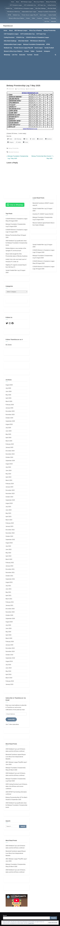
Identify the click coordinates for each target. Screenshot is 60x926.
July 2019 (8, 664)
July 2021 (8, 585)
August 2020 (9, 621)
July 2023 (8, 506)
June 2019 (8, 668)
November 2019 (10, 651)
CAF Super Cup (42, 5)
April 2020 (8, 635)
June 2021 (8, 589)
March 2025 (9, 441)
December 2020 (10, 608)
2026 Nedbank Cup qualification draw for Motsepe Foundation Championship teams (16, 243)
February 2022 (10, 562)
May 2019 (8, 671)
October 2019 (9, 654)
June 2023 (8, 510)
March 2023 (9, 519)
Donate (36, 54)
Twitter (33, 18)
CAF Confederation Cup (30, 5)
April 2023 (8, 516)
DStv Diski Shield (52, 8)
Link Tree (46, 21)
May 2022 (8, 552)
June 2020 (8, 628)
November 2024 (10, 454)
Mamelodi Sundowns (14, 152)
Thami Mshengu (21, 89)
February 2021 (10, 602)
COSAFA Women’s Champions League (23, 8)
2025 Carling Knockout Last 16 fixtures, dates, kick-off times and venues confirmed (16, 786)
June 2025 (8, 431)
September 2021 (10, 579)
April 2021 (8, 595)
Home (12, 1)
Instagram (46, 18)
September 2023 (10, 500)
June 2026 (8, 391)
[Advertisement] (30, 68)
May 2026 (8, 394)
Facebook (39, 18)
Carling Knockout (52, 5)
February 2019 (10, 681)
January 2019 (9, 684)
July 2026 (8, 388)
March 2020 (9, 638)
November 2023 (10, 493)
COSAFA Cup (9, 8)
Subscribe (53, 21)
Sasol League (43, 15)
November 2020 (10, 612)
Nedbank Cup (16, 15)
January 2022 (9, 566)
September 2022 (10, 539)
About (17, 1)
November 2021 (10, 572)
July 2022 (8, 546)
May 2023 (8, 513)
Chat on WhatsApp (16, 205)
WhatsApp (53, 18)
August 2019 (9, 661)
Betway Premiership (51, 1)
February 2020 (10, 641)
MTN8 (9, 15)
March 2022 (9, 559)
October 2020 (9, 615)
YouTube (29, 54)
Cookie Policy (31, 923)
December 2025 (10, 411)
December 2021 (10, 569)
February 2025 (10, 444)
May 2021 (8, 592)
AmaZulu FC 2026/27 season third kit (43, 214)
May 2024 (8, 473)
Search (5, 915)
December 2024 (10, 450)
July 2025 (8, 427)
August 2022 (9, 542)
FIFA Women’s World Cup (13, 11)
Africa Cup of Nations (39, 1)
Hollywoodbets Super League (29, 11)
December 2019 (10, 648)
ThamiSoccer (8, 26)
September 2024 (10, 460)
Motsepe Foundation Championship (47, 11)
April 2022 (8, 556)
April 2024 (8, 477)
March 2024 (9, 480)
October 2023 (9, 496)
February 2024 (10, 483)
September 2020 (10, 618)
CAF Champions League (16, 5)
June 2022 (8, 549)
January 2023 (9, 526)
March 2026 (9, 401)
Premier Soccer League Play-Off (30, 15)
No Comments (31, 89)
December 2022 (10, 529)
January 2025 (9, 447)
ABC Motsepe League (26, 1)
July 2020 (8, 625)
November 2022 (10, 533)
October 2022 (9, 536)
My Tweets (9, 344)
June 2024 (8, 470)
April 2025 (8, 437)
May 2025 (8, 434)
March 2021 (9, 598)
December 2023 (10, 490)
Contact (28, 18)
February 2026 (10, 404)
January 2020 (9, 645)
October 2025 (9, 417)
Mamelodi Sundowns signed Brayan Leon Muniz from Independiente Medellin (16, 757)
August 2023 (9, 503)
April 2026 (8, 398)
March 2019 (9, 677)
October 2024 (9, 457)
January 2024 (9, 487)
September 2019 (10, 658)
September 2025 (10, 421)
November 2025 (10, 414)
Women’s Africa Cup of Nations (16, 18)
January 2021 (9, 605)
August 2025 (9, 424)
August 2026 (9, 385)
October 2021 (9, 575)
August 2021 (9, 582)
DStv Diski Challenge (40, 8)
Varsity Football (52, 15)
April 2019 (8, 674)
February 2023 (10, 523)
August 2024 (9, 464)
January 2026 (9, 408)
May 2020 (8, 631)
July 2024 (8, 467)
